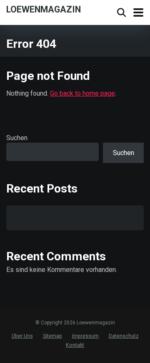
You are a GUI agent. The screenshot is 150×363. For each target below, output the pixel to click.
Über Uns (22, 336)
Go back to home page (82, 93)
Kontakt (75, 345)
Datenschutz (124, 336)
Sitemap (52, 336)
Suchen (17, 138)
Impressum (85, 336)
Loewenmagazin (43, 9)
